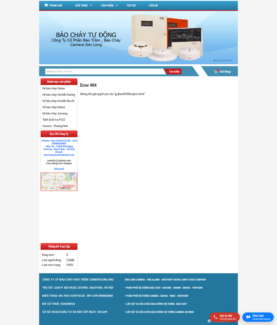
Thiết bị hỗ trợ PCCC (53, 120)
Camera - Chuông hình (55, 126)
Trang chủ (55, 5)
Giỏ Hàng (224, 71)
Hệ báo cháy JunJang (54, 113)
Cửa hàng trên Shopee (59, 163)
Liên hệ (153, 5)
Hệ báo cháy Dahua (53, 88)
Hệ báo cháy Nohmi (53, 107)
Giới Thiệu (81, 5)
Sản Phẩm (107, 5)
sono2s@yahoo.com (59, 160)
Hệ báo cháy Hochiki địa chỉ (58, 101)
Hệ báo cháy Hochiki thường (58, 94)
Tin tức (131, 5)
